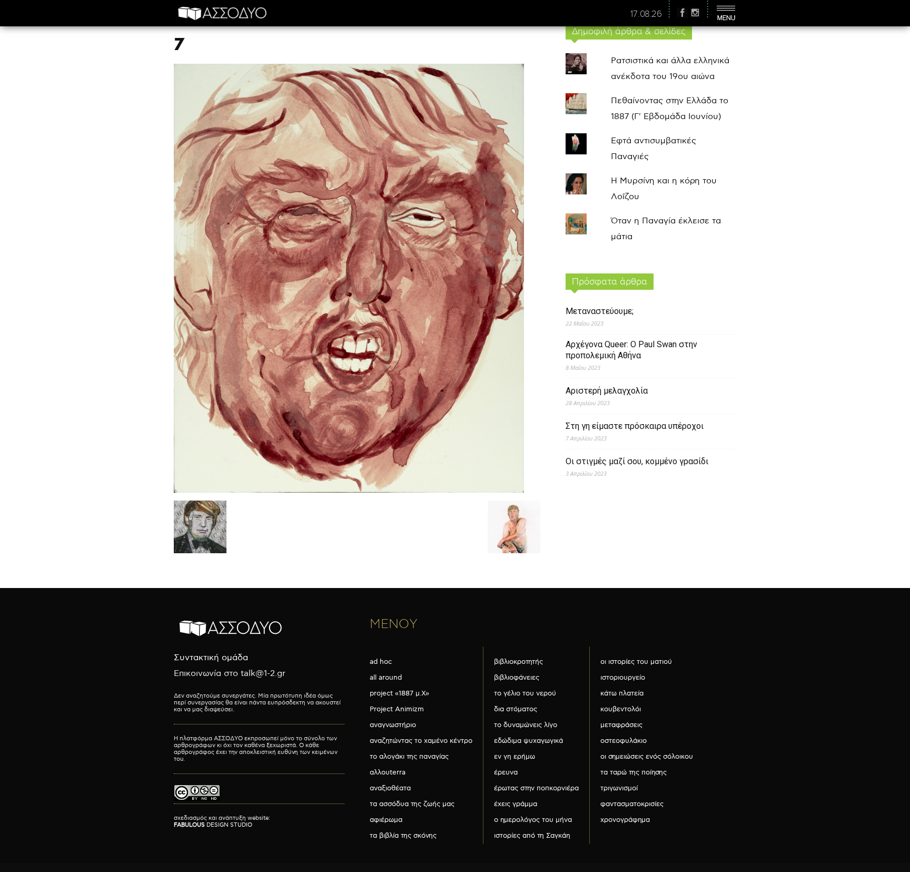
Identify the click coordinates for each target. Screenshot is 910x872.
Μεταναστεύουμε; (600, 311)
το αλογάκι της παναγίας (409, 756)
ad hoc (381, 662)
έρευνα (506, 772)
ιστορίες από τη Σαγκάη (532, 835)
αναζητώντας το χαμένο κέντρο (421, 741)
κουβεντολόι (620, 709)
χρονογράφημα (625, 820)
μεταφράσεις (621, 725)
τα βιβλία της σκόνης (403, 835)
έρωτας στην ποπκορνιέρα (536, 788)
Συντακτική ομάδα (211, 658)
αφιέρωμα (386, 820)
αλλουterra (387, 772)
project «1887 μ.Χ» (399, 693)
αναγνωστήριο (393, 725)
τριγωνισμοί (619, 788)
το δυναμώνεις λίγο (525, 725)
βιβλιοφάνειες (516, 677)
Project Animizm (397, 709)
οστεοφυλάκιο (623, 741)
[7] (349, 490)
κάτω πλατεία (622, 693)
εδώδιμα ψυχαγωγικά (528, 741)
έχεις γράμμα (515, 804)
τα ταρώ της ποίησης (633, 772)
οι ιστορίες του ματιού (636, 662)
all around (386, 677)
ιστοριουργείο (622, 677)
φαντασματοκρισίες (632, 804)
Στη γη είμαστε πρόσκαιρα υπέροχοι (635, 426)
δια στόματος (515, 709)
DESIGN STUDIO (213, 824)
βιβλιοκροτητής (518, 662)
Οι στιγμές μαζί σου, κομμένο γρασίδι (637, 461)
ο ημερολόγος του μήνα (533, 820)
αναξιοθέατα (390, 788)
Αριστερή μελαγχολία (607, 391)
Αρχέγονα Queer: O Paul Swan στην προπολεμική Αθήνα (631, 349)
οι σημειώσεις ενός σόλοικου (646, 756)
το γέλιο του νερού (525, 693)
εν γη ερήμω (514, 756)
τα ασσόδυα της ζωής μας (412, 804)
